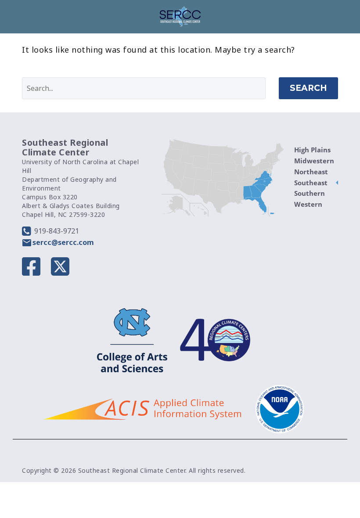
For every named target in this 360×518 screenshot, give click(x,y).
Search (308, 88)
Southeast (311, 182)
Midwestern (314, 160)
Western (308, 204)
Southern (309, 193)
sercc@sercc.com (63, 242)
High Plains (312, 149)
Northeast (311, 171)
